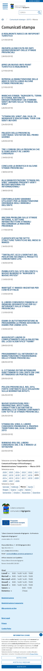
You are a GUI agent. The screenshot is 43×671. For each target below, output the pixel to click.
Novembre (26, 492)
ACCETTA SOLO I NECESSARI (21, 662)
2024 (17, 472)
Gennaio (6, 486)
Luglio (20, 489)
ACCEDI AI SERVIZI (34, 1)
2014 (5, 478)
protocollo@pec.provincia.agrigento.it (20, 554)
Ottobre (16, 492)
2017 (24, 475)
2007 (11, 481)
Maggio (5, 489)
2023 (24, 472)
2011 (24, 478)
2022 (30, 472)
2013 (11, 478)
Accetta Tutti (21, 667)
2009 (36, 478)
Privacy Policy (34, 654)
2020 (5, 475)
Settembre (7, 492)
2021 (36, 472)
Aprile (30, 486)
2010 (30, 478)
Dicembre (36, 492)
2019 (11, 475)
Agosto (28, 489)
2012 (17, 478)
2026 (5, 472)
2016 (30, 475)
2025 (11, 472)
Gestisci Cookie (21, 658)
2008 (5, 481)
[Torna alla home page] (3, 19)
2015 (29, 19)
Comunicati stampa (17, 19)
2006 (17, 481)
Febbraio (14, 486)
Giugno (13, 489)
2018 (17, 475)
